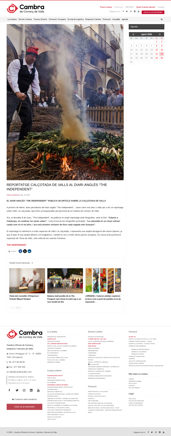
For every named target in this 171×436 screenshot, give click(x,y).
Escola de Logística (76, 19)
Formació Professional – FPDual (140, 341)
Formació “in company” (139, 351)
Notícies (132, 385)
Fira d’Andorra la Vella (55, 414)
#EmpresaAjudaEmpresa (96, 378)
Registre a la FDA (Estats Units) (58, 407)
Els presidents (52, 353)
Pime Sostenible (94, 348)
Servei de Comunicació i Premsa (99, 371)
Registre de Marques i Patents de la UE (61, 412)
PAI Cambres (51, 382)
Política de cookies (136, 405)
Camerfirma (92, 353)
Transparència (52, 355)
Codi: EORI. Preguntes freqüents (59, 410)
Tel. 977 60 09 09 (16, 362)
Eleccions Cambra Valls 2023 (57, 357)
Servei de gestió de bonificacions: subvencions (146, 365)
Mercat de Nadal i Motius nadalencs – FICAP (103, 408)
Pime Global (51, 378)
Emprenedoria (93, 350)
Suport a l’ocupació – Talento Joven (142, 343)
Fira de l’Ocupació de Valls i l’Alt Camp (142, 339)
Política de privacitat (136, 401)
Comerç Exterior (40, 19)
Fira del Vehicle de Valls (97, 396)
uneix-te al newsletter (153, 12)
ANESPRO (129, 7)
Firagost (91, 398)
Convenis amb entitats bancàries (100, 376)
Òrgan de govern (53, 341)
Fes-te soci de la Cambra (56, 360)
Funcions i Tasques (54, 348)
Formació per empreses (137, 346)
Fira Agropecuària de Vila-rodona (100, 403)
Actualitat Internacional (56, 403)
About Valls (51, 419)
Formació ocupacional (137, 356)
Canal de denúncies (136, 403)
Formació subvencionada (140, 349)
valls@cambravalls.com (20, 372)
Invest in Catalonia (54, 417)
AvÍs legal (132, 398)
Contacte (161, 7)
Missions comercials (54, 391)
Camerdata (92, 355)
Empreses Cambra (93, 19)
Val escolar (94, 364)
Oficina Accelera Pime (96, 336)
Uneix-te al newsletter (24, 407)
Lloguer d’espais (94, 373)
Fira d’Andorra (93, 401)
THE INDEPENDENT (16, 245)
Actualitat (116, 19)
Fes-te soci (119, 7)
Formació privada (137, 354)
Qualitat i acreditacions (137, 361)
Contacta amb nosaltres (25, 399)
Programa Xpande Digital (56, 380)
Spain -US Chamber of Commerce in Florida (62, 405)
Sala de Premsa (134, 387)
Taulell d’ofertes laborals (98, 362)
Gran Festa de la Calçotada (98, 391)
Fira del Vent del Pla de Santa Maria (101, 405)
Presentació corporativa (56, 336)
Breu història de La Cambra (57, 350)
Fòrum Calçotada (94, 394)
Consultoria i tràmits (136, 363)
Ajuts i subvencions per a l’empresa (101, 341)
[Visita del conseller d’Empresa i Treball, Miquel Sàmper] (27, 280)
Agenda (125, 19)
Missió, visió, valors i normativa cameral (62, 346)
